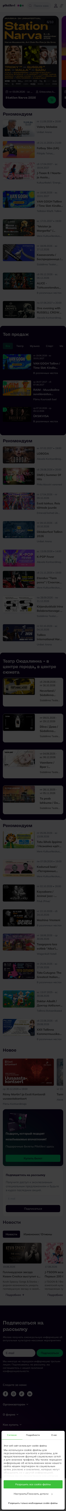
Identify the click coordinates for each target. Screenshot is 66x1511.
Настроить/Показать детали (31, 1493)
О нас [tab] (54, 1435)
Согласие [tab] (12, 1435)
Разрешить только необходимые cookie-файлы (33, 1503)
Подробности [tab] (33, 1435)
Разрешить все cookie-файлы (33, 1484)
